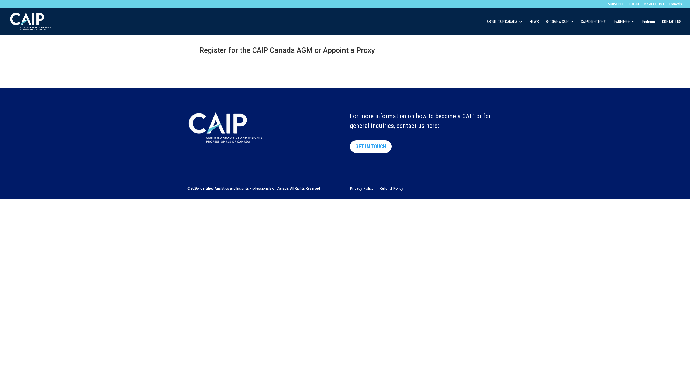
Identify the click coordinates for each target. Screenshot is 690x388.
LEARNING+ (621, 22)
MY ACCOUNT (654, 4)
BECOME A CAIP (557, 22)
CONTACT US (671, 22)
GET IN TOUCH (370, 146)
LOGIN (634, 4)
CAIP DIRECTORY (593, 22)
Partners (648, 22)
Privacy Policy (362, 188)
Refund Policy (391, 188)
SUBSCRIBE (616, 4)
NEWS (534, 22)
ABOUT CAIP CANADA (502, 22)
